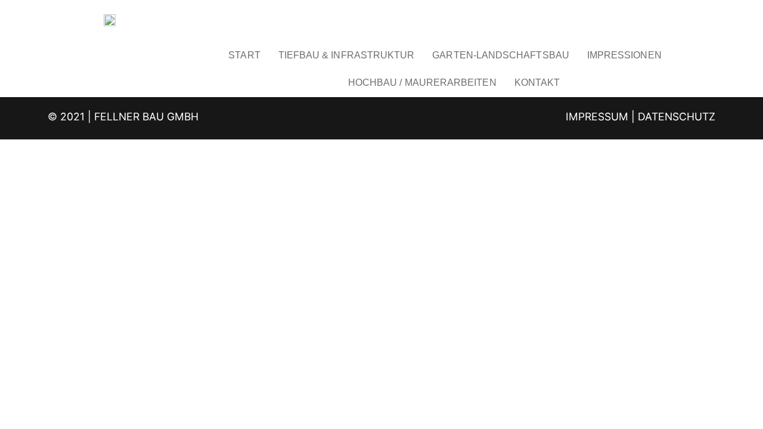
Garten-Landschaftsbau (500, 55)
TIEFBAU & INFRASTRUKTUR (346, 55)
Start (244, 55)
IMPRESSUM (597, 116)
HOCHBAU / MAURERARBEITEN (422, 82)
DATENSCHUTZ (676, 116)
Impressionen (624, 55)
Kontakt (537, 82)
